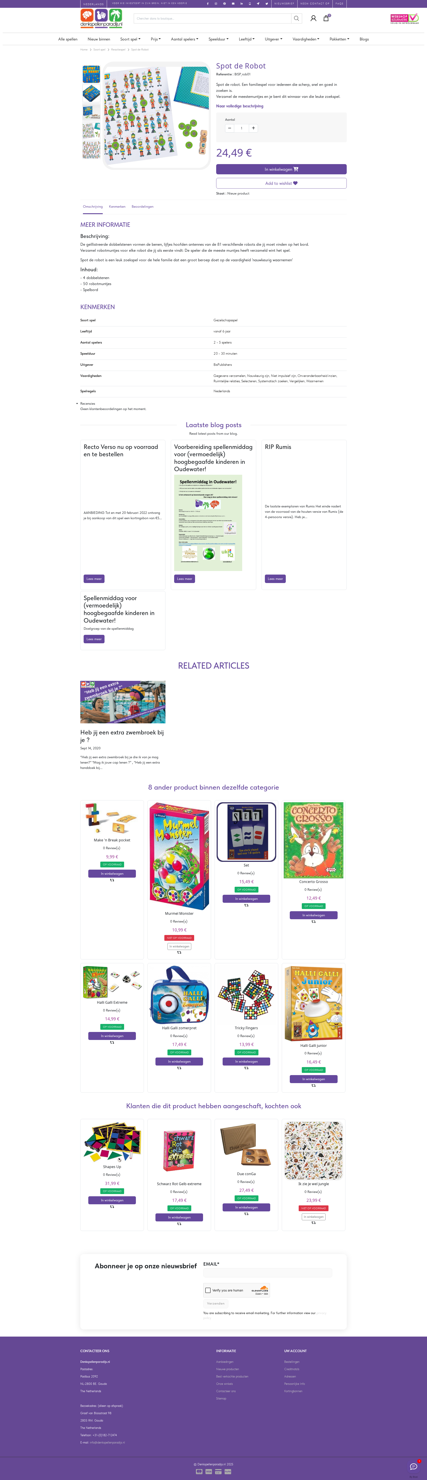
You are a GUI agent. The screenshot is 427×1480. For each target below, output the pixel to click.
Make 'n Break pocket (112, 840)
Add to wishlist (279, 183)
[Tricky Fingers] (246, 994)
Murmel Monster (179, 913)
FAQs (340, 3)
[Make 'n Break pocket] (112, 819)
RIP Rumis (278, 446)
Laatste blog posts (214, 424)
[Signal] (413, 1466)
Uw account (295, 1351)
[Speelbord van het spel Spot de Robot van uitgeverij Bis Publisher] (91, 149)
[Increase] (253, 128)
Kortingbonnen (293, 1391)
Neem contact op (315, 3)
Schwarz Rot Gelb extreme (179, 1183)
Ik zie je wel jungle (313, 1183)
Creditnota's (291, 1369)
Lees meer (94, 579)
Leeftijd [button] (245, 39)
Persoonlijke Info (294, 1383)
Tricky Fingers (246, 1028)
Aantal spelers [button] (183, 39)
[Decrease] (229, 128)
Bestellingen (292, 1361)
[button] (312, 18)
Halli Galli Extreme (112, 1002)
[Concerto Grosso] (313, 840)
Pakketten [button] (338, 39)
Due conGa (246, 1173)
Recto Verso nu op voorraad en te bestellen (121, 450)
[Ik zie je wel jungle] (313, 1150)
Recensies (87, 403)
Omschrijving (93, 206)
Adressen (290, 1376)
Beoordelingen (142, 206)
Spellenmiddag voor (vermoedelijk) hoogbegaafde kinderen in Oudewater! (119, 609)
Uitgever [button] (272, 39)
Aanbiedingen (225, 1361)
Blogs (364, 39)
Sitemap (221, 1398)
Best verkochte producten (232, 1376)
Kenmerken (117, 206)
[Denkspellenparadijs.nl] (101, 18)
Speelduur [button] (217, 39)
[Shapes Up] (112, 1142)
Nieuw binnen (99, 39)
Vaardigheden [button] (304, 39)
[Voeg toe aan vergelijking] (112, 880)
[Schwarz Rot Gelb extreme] (179, 1150)
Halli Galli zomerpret (179, 1028)
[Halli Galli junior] (313, 1003)
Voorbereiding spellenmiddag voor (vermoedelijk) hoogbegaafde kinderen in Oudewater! (213, 458)
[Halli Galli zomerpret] (179, 994)
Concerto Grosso (313, 881)
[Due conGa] (246, 1145)
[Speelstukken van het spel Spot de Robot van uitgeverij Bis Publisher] (91, 131)
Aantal (230, 119)
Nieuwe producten (227, 1369)
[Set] (246, 832)
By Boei (414, 1476)
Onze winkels (224, 1383)
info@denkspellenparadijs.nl (107, 1442)
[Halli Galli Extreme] (112, 981)
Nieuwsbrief (284, 3)
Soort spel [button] (128, 39)
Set (246, 865)
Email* (211, 1263)
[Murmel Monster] (179, 856)
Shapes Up (112, 1166)
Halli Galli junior (313, 1045)
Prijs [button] (154, 39)
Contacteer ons (226, 1391)
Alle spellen (67, 39)
